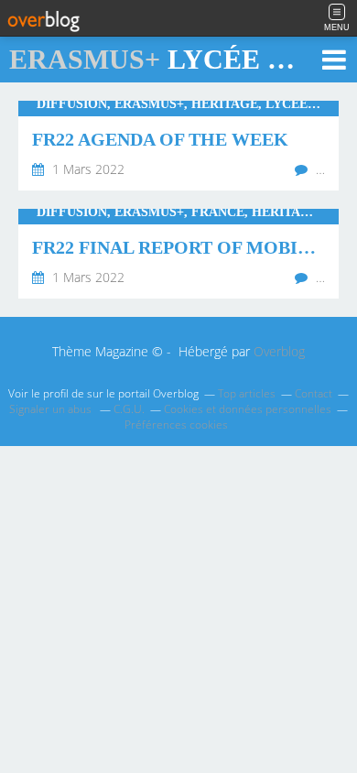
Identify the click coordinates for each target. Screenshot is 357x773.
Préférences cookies (176, 424)
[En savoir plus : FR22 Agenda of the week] (178, 146)
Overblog (279, 351)
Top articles (247, 393)
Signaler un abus (51, 409)
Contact (313, 393)
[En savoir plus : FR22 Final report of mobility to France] (178, 254)
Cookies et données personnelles (247, 409)
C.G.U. (129, 409)
